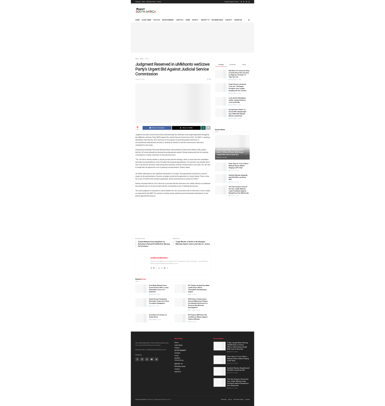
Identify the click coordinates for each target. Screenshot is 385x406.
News (141, 58)
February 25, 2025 (155, 294)
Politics (156, 20)
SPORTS (195, 20)
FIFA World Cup (178, 360)
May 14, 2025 (192, 294)
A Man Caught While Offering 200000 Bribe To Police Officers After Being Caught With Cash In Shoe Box (230, 152)
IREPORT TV (205, 20)
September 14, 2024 (155, 319)
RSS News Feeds (151, 1)
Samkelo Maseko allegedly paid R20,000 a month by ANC (238, 177)
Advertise (138, 1)
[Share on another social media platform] (208, 128)
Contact (159, 1)
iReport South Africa (140, 399)
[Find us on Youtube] (152, 359)
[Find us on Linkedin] (156, 359)
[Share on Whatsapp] (203, 128)
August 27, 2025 (154, 306)
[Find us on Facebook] (241, 2)
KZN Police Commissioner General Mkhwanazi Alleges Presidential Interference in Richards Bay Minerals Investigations (198, 303)
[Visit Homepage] (145, 10)
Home (137, 20)
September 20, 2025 (194, 310)
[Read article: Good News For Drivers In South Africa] (141, 318)
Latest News (146, 20)
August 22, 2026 (222, 157)
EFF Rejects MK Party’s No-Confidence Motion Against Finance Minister (197, 317)
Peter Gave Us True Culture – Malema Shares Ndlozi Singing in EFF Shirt (239, 166)
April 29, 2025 (193, 321)
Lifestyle (179, 20)
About (143, 1)
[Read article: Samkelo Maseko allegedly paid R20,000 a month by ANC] (221, 178)
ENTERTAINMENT (168, 20)
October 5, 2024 (139, 79)
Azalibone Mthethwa (159, 258)
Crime (187, 20)
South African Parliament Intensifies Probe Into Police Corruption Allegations (159, 301)
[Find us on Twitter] (243, 2)
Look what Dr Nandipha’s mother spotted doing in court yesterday (237, 100)
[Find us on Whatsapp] (249, 2)
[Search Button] (249, 19)
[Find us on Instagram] (246, 2)
